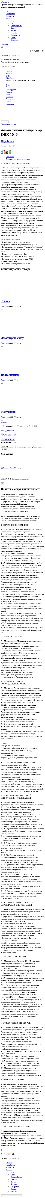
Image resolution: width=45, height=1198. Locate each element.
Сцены (8, 101)
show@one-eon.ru (8, 430)
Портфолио (10, 13)
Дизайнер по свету (12, 338)
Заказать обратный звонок (11, 1196)
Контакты (10, 16)
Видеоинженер (10, 374)
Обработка (10, 78)
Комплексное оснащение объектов (15, 459)
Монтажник (8, 411)
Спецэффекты (11, 89)
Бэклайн (9, 97)
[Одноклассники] (5, 152)
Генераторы (10, 99)
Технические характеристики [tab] (18, 159)
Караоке (9, 92)
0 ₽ (2, 47)
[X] (7, 152)
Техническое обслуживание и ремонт (16, 461)
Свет (8, 87)
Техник (5, 301)
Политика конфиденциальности (14, 474)
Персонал (10, 104)
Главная (9, 11)
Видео (8, 94)
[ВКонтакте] (2, 152)
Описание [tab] (10, 157)
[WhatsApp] (10, 152)
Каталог (9, 18)
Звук (7, 75)
